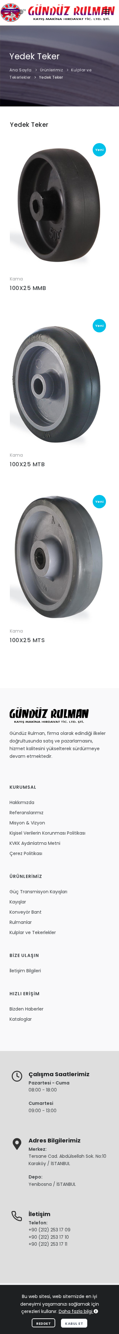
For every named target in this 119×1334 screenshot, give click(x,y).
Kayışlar (18, 902)
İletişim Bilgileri (25, 971)
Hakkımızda (22, 802)
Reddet (43, 1323)
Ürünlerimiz (51, 70)
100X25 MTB (27, 464)
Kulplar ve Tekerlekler (33, 932)
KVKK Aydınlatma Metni (35, 843)
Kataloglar (21, 1019)
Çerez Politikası (26, 853)
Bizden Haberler (26, 1009)
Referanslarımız (26, 812)
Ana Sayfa (21, 70)
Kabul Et (74, 1323)
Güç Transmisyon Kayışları (38, 891)
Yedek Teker (51, 77)
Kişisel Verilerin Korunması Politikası (47, 833)
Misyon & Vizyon (27, 823)
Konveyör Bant (26, 912)
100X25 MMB (28, 288)
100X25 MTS (27, 640)
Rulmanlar (21, 922)
